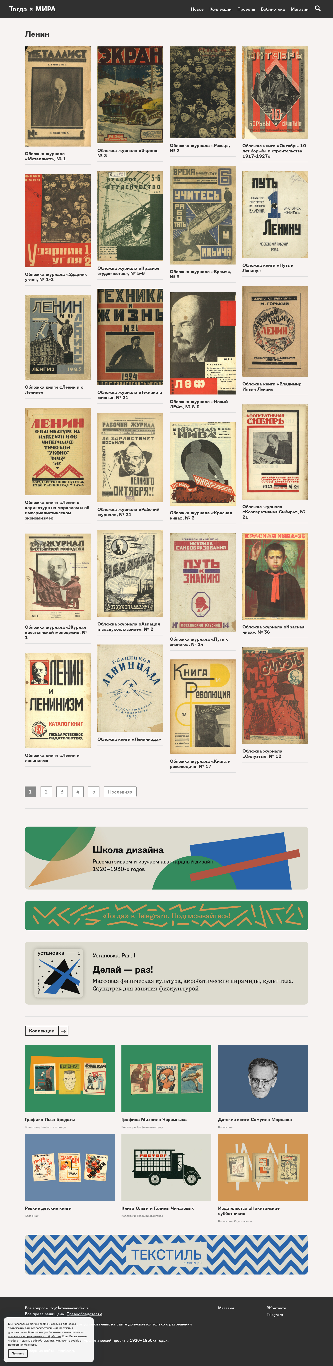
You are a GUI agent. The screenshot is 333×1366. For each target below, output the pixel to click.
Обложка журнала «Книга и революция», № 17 (200, 764)
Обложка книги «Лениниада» (129, 739)
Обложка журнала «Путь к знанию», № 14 (199, 641)
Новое (197, 9)
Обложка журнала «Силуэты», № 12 (262, 753)
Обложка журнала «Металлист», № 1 (45, 156)
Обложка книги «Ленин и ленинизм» (52, 758)
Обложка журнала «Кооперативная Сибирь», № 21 (273, 512)
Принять (18, 1353)
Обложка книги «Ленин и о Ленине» (54, 389)
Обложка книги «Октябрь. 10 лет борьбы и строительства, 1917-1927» (274, 151)
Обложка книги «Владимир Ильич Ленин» (272, 386)
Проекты (246, 9)
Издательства (243, 1221)
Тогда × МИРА (32, 9)
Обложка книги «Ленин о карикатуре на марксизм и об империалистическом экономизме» (57, 510)
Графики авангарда (54, 1127)
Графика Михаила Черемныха (154, 1119)
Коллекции (221, 9)
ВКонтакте (276, 1308)
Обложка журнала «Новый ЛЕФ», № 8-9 (199, 404)
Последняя (120, 792)
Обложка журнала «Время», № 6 (200, 274)
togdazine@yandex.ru (70, 1308)
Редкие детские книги (48, 1208)
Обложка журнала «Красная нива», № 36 (273, 629)
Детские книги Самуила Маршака (255, 1119)
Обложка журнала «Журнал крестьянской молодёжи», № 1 (56, 632)
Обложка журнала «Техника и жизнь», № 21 (129, 395)
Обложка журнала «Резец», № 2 (200, 148)
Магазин (300, 9)
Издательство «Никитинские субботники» (249, 1211)
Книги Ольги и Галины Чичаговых (157, 1208)
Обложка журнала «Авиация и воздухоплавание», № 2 (128, 626)
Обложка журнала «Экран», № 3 (128, 153)
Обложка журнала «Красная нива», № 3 (201, 515)
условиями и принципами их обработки (34, 1336)
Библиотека (273, 9)
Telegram (275, 1314)
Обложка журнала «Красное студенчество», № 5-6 (128, 271)
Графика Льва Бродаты (50, 1119)
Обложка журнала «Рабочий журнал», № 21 (128, 512)
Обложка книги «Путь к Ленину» (268, 268)
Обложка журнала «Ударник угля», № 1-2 (56, 277)
